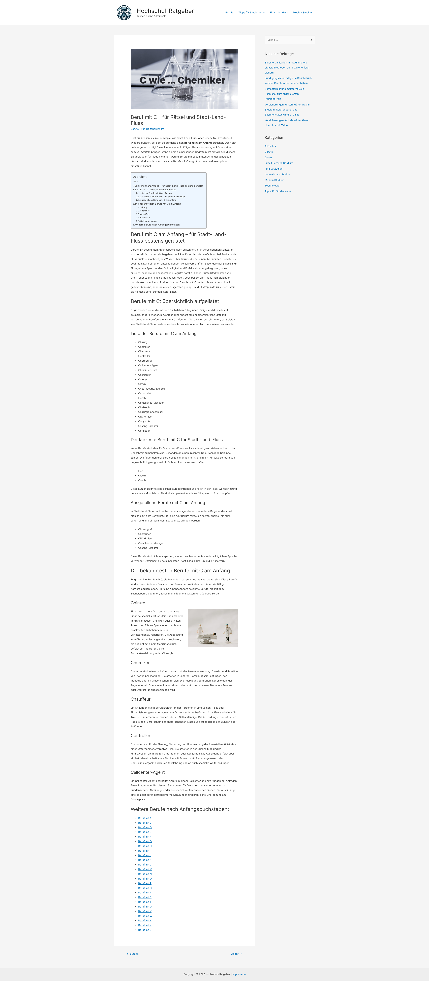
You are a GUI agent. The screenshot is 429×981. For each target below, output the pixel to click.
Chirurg (143, 207)
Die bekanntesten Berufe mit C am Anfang (158, 203)
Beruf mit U (145, 906)
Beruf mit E (144, 832)
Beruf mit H (145, 846)
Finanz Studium (279, 12)
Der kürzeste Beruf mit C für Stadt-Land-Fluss (162, 196)
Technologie (272, 185)
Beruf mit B (144, 822)
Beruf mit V (144, 911)
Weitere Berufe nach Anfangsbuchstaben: (157, 224)
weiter (236, 953)
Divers (268, 157)
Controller (145, 217)
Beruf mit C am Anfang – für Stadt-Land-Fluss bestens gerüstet (169, 185)
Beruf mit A (144, 818)
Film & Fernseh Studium (279, 163)
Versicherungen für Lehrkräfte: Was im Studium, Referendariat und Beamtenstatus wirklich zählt (287, 109)
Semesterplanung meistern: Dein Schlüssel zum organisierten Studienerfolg (284, 93)
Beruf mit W (145, 916)
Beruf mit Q (145, 888)
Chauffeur (145, 214)
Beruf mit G (145, 841)
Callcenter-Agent (148, 221)
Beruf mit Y (144, 925)
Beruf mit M (145, 869)
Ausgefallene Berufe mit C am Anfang (158, 200)
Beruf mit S (144, 897)
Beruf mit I (144, 850)
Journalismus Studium (278, 174)
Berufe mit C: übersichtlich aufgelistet (155, 189)
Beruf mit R (144, 892)
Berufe (229, 12)
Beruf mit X (144, 920)
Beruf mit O (145, 878)
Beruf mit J (144, 855)
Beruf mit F (144, 836)
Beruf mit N (145, 874)
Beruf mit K (144, 859)
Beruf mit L (144, 864)
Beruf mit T (144, 901)
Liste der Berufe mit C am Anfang (155, 193)
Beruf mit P (144, 883)
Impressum (239, 974)
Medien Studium (303, 12)
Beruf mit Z (144, 929)
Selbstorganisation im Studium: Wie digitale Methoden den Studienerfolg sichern (287, 67)
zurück (133, 953)
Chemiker (144, 210)
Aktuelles (270, 146)
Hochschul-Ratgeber (165, 10)
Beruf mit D (145, 827)
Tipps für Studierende (251, 12)
